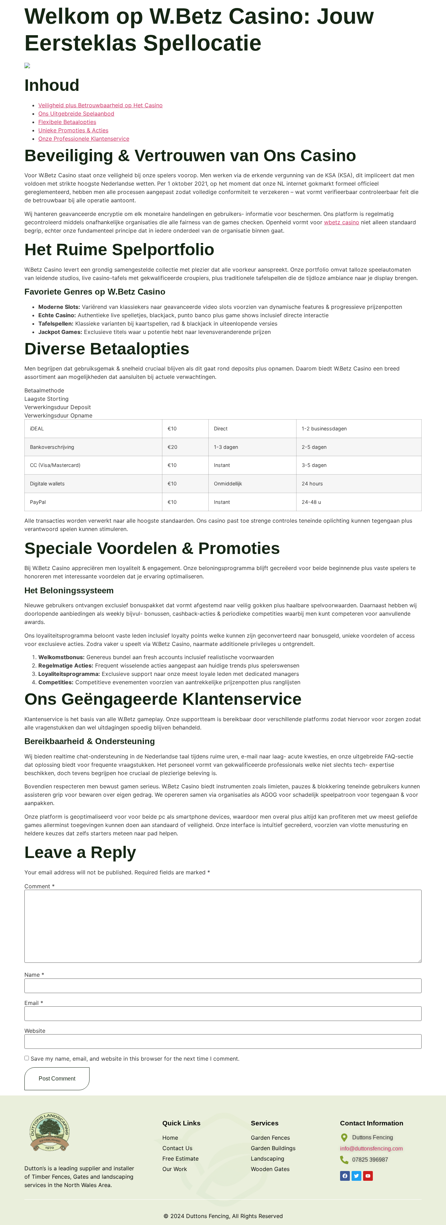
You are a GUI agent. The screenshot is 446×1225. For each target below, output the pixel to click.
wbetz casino (341, 222)
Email (33, 1003)
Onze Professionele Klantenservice (83, 138)
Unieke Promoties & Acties (73, 130)
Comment (39, 886)
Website (34, 1030)
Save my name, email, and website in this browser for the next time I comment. (135, 1058)
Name (34, 974)
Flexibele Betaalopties (67, 121)
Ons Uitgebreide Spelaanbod (76, 113)
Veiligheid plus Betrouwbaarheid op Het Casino (100, 105)
